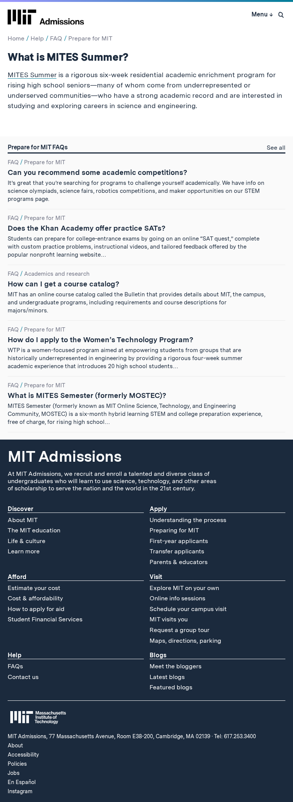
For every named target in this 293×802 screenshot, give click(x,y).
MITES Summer (32, 75)
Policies (17, 764)
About (15, 745)
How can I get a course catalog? (63, 284)
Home (16, 38)
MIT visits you (169, 619)
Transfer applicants (177, 551)
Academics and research (57, 273)
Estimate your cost (34, 588)
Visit (156, 576)
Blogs (158, 655)
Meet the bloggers (175, 666)
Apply (158, 509)
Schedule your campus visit (188, 609)
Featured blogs (171, 687)
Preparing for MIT (174, 530)
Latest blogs (167, 677)
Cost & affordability (35, 598)
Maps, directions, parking (185, 640)
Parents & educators (179, 562)
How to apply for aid (36, 609)
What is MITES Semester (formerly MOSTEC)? (87, 395)
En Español (22, 782)
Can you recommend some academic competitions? (97, 172)
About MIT (23, 520)
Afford (17, 576)
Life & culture (26, 541)
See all (276, 148)
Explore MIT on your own (184, 588)
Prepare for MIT (90, 38)
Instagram (20, 791)
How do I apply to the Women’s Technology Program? (100, 339)
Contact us (23, 677)
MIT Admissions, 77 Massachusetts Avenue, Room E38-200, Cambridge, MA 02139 (109, 736)
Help (37, 38)
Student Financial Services (45, 619)
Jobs (13, 773)
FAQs (15, 666)
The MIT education (34, 530)
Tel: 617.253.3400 (235, 736)
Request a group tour (179, 630)
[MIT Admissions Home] (46, 14)
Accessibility (23, 755)
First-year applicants (179, 541)
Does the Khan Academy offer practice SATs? (87, 228)
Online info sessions (177, 598)
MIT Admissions (64, 456)
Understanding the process (188, 520)
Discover (20, 509)
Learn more (24, 551)
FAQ (56, 38)
